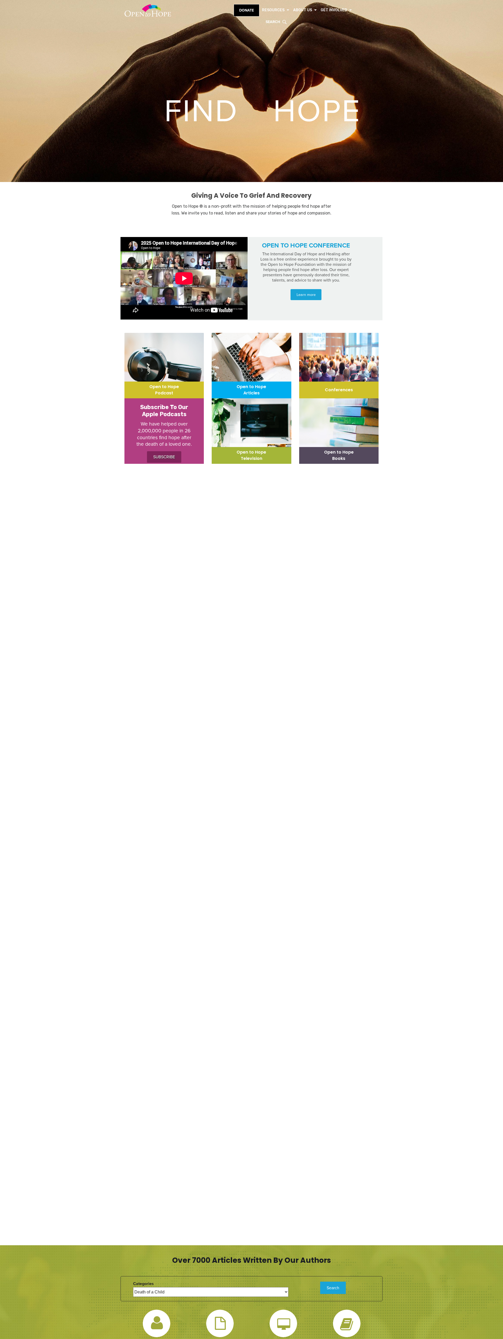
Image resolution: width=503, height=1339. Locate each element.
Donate (246, 10)
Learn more (306, 295)
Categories (143, 1284)
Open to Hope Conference (306, 245)
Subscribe (164, 457)
